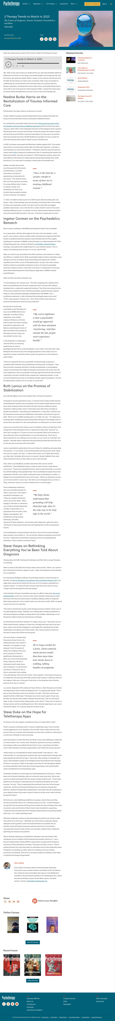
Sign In (104, 4)
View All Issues (33, 980)
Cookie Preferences (97, 1017)
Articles (25, 4)
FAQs (65, 1001)
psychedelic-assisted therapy (45, 244)
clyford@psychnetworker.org (37, 881)
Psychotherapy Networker (85, 90)
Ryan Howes (81, 73)
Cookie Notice (85, 1017)
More (72, 4)
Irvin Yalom (90, 73)
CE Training (50, 4)
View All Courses (32, 942)
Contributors (31, 1004)
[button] (8, 64)
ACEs (15, 152)
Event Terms (54, 1017)
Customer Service (69, 998)
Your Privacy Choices (74, 1017)
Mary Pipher (89, 101)
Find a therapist (101, 998)
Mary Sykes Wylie (83, 63)
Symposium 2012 (83, 87)
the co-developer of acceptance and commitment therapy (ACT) (35, 580)
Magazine (36, 4)
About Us (30, 1001)
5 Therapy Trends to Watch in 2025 (27, 16)
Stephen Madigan (83, 81)
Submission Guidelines (34, 1010)
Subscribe (30, 1007)
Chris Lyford (8, 27)
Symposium (64, 4)
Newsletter (67, 1004)
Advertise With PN (33, 998)
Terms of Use (45, 1017)
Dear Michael (82, 78)
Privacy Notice (63, 1017)
